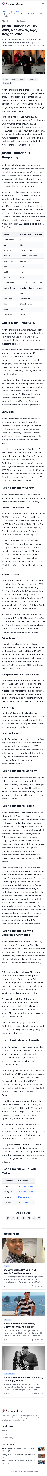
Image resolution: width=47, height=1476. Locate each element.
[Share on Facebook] (13, 1218)
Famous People (9, 1374)
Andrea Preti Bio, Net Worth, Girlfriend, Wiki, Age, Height (19, 1325)
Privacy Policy (7, 1438)
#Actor (5, 79)
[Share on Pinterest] (23, 1218)
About (4, 1431)
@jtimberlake (23, 1197)
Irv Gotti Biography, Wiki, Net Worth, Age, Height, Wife (20, 1271)
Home (4, 12)
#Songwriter (32, 79)
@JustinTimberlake (26, 1202)
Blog (10, 12)
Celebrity (7, 1320)
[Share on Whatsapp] (34, 1218)
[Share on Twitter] (8, 1218)
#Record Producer (18, 79)
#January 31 (7, 83)
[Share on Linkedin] (18, 1218)
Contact (5, 1434)
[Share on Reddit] (29, 1218)
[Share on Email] (39, 1218)
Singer (17, 12)
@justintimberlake (25, 1186)
